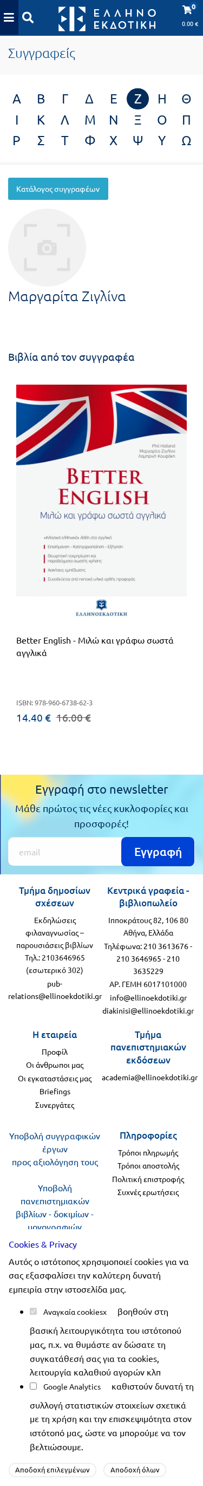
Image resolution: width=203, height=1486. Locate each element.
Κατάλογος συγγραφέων (58, 188)
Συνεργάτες (54, 1104)
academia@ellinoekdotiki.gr (150, 1077)
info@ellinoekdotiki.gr (148, 997)
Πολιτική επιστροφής (148, 1179)
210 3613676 (165, 946)
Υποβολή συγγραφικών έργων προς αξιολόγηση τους (54, 1148)
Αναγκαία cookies (73, 1311)
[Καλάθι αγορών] (9, 17)
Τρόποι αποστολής (148, 1165)
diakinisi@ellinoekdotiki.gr (148, 1010)
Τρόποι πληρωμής (148, 1152)
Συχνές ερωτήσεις (148, 1192)
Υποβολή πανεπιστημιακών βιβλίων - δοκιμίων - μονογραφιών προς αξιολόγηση (55, 1213)
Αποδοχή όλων (135, 1469)
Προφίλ (55, 1051)
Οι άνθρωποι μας (54, 1064)
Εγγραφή (158, 851)
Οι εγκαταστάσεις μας (54, 1078)
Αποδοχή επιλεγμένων (52, 1469)
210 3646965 (138, 958)
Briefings (55, 1091)
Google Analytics (72, 1386)
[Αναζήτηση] (28, 17)
